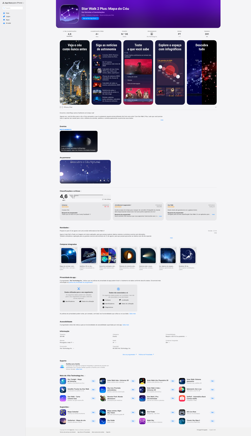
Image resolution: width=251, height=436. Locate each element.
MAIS (160, 216)
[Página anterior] (57, 72)
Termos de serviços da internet (67, 432)
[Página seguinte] (218, 72)
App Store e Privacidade (84, 432)
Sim (167, 342)
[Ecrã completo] (108, 180)
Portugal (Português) (202, 429)
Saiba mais (132, 313)
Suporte (108, 432)
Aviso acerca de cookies (98, 432)
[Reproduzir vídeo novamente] (62, 180)
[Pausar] (100, 180)
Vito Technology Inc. (66, 348)
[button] (13, 13)
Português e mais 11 (66, 342)
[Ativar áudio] (104, 180)
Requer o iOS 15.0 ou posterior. (175, 336)
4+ (113, 342)
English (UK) (212, 429)
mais (162, 120)
